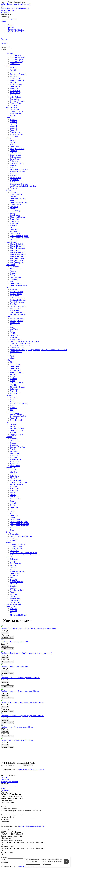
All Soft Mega (15, 211)
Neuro (12, 517)
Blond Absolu (15, 466)
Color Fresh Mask (16, 383)
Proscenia (13, 337)
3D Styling (14, 136)
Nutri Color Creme (17, 163)
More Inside (14, 296)
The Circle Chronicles (18, 306)
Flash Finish (14, 488)
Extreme (13, 209)
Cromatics (13, 151)
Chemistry (14, 240)
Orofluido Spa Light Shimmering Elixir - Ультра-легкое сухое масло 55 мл (28, 628)
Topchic (13, 561)
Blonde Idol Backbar (17, 217)
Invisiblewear (15, 528)
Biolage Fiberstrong (17, 246)
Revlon (8, 138)
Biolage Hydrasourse (17, 248)
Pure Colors (14, 174)
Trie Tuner (14, 329)
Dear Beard (14, 304)
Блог (9, 33)
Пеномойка (14, 534)
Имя (2, 855)
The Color (14, 472)
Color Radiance (15, 97)
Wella (8, 360)
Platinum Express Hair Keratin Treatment (25, 555)
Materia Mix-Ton (16, 352)
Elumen (13, 565)
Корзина (5, 13)
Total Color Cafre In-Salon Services (23, 186)
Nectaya (13, 567)
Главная (11, 25)
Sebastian (9, 395)
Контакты (5, 790)
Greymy (8, 542)
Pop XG (13, 513)
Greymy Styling (16, 546)
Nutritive (13, 449)
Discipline (13, 457)
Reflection (14, 439)
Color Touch (14, 368)
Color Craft (14, 515)
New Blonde (14, 600)
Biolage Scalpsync (17, 263)
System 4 (13, 126)
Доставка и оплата (15, 29)
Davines (8, 287)
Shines (12, 474)
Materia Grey (15, 325)
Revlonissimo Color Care (19, 184)
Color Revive (15, 573)
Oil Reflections (15, 364)
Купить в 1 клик (7, 637)
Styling (12, 115)
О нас (3, 788)
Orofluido (4, 43)
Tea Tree (13, 495)
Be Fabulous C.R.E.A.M (19, 169)
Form (12, 401)
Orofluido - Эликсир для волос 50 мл (15, 666)
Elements (13, 375)
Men (11, 613)
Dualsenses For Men (17, 571)
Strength (13, 503)
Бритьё (12, 540)
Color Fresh (14, 366)
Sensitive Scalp (15, 103)
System (12, 592)
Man (11, 410)
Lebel (8, 316)
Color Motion (15, 389)
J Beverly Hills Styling (18, 615)
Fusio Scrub (14, 462)
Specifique (14, 464)
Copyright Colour (16, 430)
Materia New (15, 323)
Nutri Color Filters (16, 182)
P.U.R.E (13, 68)
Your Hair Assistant (17, 302)
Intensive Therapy (16, 134)
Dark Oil (13, 408)
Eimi (12, 362)
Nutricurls (13, 391)
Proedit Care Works (17, 319)
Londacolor (14, 76)
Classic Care (14, 109)
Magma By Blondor (17, 387)
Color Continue (15, 283)
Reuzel (8, 532)
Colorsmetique (15, 157)
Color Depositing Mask (18, 285)
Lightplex (13, 82)
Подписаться (28, 765)
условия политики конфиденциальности (38, 864)
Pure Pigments (15, 563)
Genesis (13, 443)
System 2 (13, 122)
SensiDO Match (16, 414)
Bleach (12, 493)
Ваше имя (5, 819)
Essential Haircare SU (18, 314)
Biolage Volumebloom (18, 256)
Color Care (14, 507)
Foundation (14, 397)
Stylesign (13, 580)
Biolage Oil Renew (17, 261)
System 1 (13, 120)
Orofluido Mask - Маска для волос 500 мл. (17, 727)
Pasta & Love (15, 310)
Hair (11, 281)
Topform (13, 588)
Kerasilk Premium (16, 582)
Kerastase (9, 437)
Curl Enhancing (16, 277)
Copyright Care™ (16, 435)
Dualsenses (14, 575)
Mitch (12, 511)
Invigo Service (15, 393)
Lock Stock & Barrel (13, 605)
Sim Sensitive (10, 412)
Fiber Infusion (15, 91)
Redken (8, 190)
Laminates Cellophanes (18, 404)
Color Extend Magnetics (19, 203)
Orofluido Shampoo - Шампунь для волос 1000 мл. (20, 678)
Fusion (12, 381)
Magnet (13, 142)
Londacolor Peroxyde (18, 74)
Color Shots (14, 476)
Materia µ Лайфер (17, 321)
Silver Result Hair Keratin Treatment (23, 553)
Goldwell (9, 557)
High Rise (13, 225)
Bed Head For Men (17, 428)
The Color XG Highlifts (19, 522)
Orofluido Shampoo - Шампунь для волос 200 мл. (20, 691)
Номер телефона (7, 817)
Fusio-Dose (14, 455)
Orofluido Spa (15, 64)
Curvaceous (14, 229)
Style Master (14, 180)
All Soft (13, 192)
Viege (12, 356)
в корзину (5, 633)
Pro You (13, 167)
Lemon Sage (14, 497)
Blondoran (14, 89)
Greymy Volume (16, 549)
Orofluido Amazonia (17, 57)
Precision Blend (16, 113)
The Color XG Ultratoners (19, 524)
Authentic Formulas (17, 298)
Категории (5, 37)
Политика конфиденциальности (9, 781)
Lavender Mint (15, 499)
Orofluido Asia (15, 55)
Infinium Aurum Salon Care (20, 345)
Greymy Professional (17, 544)
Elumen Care (15, 584)
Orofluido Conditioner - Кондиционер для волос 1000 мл (22, 702)
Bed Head (13, 426)
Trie (11, 327)
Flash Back (14, 491)
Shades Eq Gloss (16, 194)
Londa (8, 66)
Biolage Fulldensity (17, 258)
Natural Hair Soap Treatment (20, 343)
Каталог (11, 27)
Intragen (13, 176)
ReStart (12, 140)
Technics (13, 188)
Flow (12, 399)
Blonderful (14, 165)
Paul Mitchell (10, 468)
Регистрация (12, 4)
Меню (3, 21)
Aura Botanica (15, 459)
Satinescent (14, 161)
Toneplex (13, 105)
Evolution (13, 594)
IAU (11, 331)
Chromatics (14, 196)
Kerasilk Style (15, 598)
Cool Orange (14, 335)
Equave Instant (15, 178)
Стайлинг (14, 538)
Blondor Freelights (17, 372)
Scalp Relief (14, 221)
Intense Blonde (15, 155)
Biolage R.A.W (15, 250)
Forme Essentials (16, 420)
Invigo (12, 377)
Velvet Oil (13, 70)
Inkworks (13, 486)
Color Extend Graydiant (19, 236)
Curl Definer (14, 99)
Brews (12, 200)
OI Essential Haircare (18, 300)
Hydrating (13, 273)
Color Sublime (15, 153)
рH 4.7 (12, 333)
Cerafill (12, 227)
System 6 (13, 130)
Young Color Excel (17, 149)
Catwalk (13, 424)
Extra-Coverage (16, 84)
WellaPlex (13, 385)
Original (13, 505)
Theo (12, 358)
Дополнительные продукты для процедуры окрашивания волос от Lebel (38, 350)
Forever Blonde (15, 480)
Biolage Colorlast (16, 244)
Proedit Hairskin (16, 339)
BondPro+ (14, 586)
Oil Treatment (15, 267)
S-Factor (13, 433)
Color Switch (15, 86)
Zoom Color (14, 551)
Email (3, 860)
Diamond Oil (15, 219)
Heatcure (13, 232)
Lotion (12, 569)
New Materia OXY (17, 348)
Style (12, 72)
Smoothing (14, 279)
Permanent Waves (16, 484)
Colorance (14, 559)
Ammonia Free (15, 78)
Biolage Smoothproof (18, 254)
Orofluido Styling (16, 62)
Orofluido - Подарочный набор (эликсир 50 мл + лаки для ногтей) (26, 653)
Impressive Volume (17, 101)
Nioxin (8, 118)
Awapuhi (13, 470)
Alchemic (13, 290)
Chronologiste (15, 441)
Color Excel (14, 147)
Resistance (14, 451)
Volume (13, 271)
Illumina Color (15, 370)
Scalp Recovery (16, 132)
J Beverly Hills (11, 607)
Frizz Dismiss (15, 215)
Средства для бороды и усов (21, 536)
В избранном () (24, 4)
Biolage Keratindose (17, 252)
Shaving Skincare (16, 111)
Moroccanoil (10, 265)
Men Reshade (15, 602)
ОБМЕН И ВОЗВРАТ (16, 31)
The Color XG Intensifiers (19, 526)
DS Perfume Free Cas (18, 416)
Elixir (12, 578)
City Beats (14, 207)
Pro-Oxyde (14, 223)
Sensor (12, 145)
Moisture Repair (16, 269)
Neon (12, 530)
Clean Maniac (15, 234)
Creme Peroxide (16, 159)
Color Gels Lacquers (17, 198)
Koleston (13, 379)
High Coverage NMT (18, 171)
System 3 (13, 124)
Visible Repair (15, 93)
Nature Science (15, 205)
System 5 (13, 128)
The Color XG (15, 520)
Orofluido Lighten (16, 60)
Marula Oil (14, 478)
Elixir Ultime (14, 453)
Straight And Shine (17, 590)
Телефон (4, 857)
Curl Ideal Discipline (17, 447)
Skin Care (13, 611)
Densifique (14, 445)
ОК (66, 861)
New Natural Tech (17, 312)
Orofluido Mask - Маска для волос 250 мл (17, 740)
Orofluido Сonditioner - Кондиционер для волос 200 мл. (22, 716)
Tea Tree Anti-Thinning (18, 482)
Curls (12, 501)
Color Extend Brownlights (19, 238)
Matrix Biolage (11, 242)
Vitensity (13, 596)
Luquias (13, 354)
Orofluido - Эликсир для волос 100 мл (15, 642)
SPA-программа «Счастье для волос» (24, 341)
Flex (11, 406)
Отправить (5, 822)
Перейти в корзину (8, 19)
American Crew (11, 107)
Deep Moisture (15, 95)
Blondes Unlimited (17, 80)
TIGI (7, 422)
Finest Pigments (16, 294)
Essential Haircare (16, 292)
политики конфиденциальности (31, 769)
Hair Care (13, 609)
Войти (3, 4)
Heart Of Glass (15, 308)
